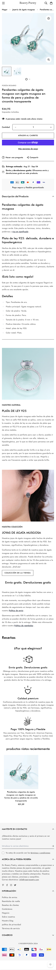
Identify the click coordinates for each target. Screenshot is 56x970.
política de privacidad (11, 924)
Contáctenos (7, 909)
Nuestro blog (7, 920)
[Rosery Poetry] (28, 3)
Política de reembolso (23, 625)
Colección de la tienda (18, 572)
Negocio (5, 912)
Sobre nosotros (8, 916)
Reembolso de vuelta (11, 901)
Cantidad (6, 127)
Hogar (4, 9)
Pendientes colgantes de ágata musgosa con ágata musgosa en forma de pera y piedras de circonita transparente (21, 796)
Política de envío (16, 610)
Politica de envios (9, 897)
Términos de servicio (11, 928)
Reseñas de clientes (10, 905)
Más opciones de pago (28, 148)
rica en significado (20, 231)
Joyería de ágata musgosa (24, 9)
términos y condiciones (40, 852)
